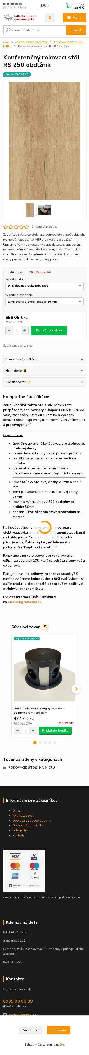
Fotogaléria (21, 830)
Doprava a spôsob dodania (32, 820)
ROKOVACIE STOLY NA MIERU (31, 768)
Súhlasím (58, 1030)
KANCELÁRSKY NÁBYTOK (31, 42)
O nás (17, 811)
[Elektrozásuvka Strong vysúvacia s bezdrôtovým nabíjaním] (44, 670)
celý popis (51, 259)
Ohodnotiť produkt (44, 227)
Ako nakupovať (23, 815)
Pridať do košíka (49, 330)
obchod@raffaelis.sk (23, 1015)
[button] (35, 742)
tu (62, 1045)
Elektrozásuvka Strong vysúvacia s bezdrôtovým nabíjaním (38, 711)
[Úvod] (20, 17)
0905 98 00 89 (12, 4)
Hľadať (76, 30)
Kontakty (19, 835)
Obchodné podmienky (28, 825)
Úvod (6, 42)
